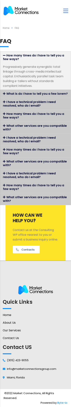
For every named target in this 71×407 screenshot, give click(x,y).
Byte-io (62, 403)
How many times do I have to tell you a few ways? (33, 57)
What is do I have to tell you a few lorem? (37, 94)
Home (6, 27)
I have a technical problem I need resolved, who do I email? (29, 104)
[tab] (35, 57)
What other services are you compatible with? (35, 128)
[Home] (21, 10)
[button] (26, 249)
